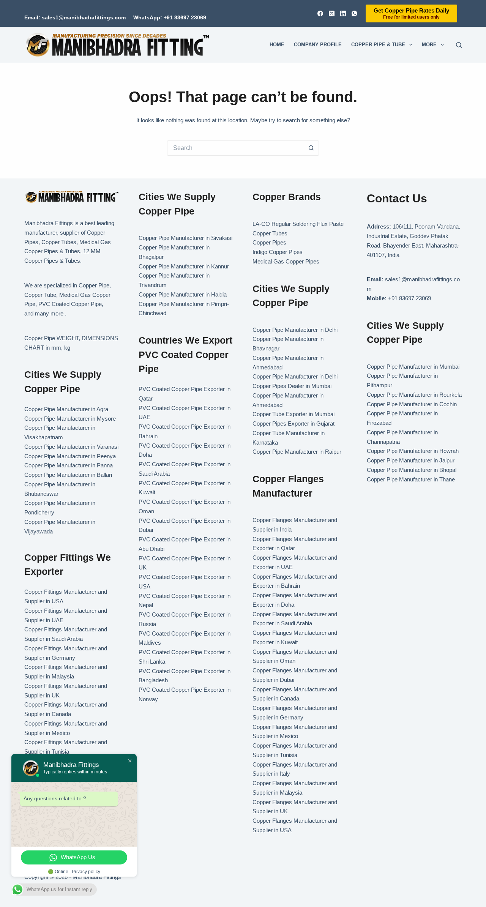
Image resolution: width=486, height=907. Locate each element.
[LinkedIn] (343, 13)
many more (49, 313)
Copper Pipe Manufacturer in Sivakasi (185, 238)
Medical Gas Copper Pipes (285, 261)
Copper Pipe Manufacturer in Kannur (184, 266)
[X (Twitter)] (332, 13)
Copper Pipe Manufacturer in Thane (411, 479)
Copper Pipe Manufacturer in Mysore (70, 418)
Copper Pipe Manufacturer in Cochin (412, 404)
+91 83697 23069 (409, 298)
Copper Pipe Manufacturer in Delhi (295, 330)
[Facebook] (320, 13)
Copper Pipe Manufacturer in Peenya (70, 456)
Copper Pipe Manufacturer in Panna (68, 465)
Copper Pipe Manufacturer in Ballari (68, 475)
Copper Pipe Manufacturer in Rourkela (414, 394)
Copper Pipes (269, 242)
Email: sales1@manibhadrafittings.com (75, 17)
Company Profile (318, 44)
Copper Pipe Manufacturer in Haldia (183, 294)
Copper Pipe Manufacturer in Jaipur (410, 460)
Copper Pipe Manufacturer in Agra (66, 409)
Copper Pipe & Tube (378, 44)
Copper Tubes (269, 233)
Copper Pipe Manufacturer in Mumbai (413, 366)
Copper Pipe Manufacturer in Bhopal (411, 470)
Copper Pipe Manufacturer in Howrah (413, 451)
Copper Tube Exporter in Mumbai (293, 414)
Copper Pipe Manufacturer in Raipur (296, 451)
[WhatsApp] (354, 13)
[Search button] (311, 148)
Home (277, 44)
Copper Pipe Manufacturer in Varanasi (71, 446)
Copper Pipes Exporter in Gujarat (293, 423)
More (429, 44)
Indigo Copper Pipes (277, 252)
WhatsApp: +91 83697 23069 (169, 17)
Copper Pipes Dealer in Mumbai (291, 386)
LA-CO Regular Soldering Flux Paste (298, 224)
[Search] (459, 45)
